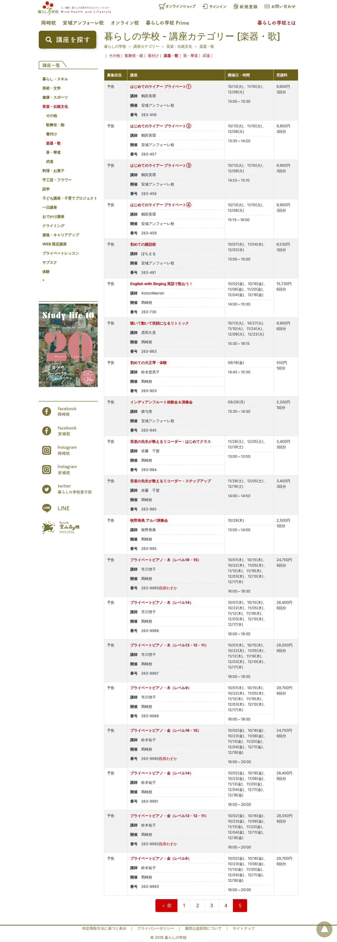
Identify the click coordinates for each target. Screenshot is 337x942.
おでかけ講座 (53, 216)
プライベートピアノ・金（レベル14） (161, 773)
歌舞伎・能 (55, 124)
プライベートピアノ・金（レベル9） (160, 858)
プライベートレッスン (60, 253)
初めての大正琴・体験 (148, 362)
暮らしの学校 (115, 46)
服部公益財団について (203, 928)
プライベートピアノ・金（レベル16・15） (165, 730)
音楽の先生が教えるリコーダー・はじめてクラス (170, 441)
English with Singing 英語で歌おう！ (161, 283)
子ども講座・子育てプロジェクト (69, 198)
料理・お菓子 (53, 170)
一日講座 (49, 207)
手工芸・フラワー (57, 179)
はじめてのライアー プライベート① (160, 86)
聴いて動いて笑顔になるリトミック (159, 323)
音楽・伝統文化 (55, 106)
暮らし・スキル (55, 79)
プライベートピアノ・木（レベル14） (161, 602)
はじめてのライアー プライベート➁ (160, 126)
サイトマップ (244, 928)
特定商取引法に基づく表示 (104, 928)
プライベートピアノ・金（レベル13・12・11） (169, 815)
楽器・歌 (53, 143)
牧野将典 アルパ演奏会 (149, 520)
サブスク (49, 262)
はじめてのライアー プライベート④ (160, 204)
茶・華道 (53, 152)
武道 (49, 161)
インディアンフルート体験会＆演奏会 (161, 402)
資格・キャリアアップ (60, 235)
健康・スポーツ (55, 97)
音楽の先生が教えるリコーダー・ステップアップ (170, 481)
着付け (51, 134)
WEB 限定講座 (54, 244)
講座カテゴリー (146, 46)
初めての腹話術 (143, 244)
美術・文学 (51, 88)
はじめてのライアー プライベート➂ (160, 165)
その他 (51, 115)
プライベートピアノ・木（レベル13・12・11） (169, 645)
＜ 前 (166, 905)
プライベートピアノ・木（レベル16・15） (165, 559)
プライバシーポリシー (155, 928)
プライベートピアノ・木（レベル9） (160, 687)
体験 (46, 271)
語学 (46, 189)
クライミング (53, 225)
